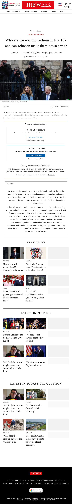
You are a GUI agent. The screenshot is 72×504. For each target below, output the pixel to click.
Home (32, 31)
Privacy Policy (59, 480)
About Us (10, 480)
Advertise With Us (21, 483)
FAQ (31, 483)
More (61, 11)
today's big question (36, 35)
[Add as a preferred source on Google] (36, 490)
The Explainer (16, 11)
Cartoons (53, 11)
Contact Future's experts (25, 480)
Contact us (51, 175)
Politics (39, 31)
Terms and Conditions (44, 480)
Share (7, 106)
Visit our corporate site (60, 498)
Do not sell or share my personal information (51, 483)
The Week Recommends (30, 11)
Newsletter (65, 106)
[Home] (8, 11)
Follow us (56, 106)
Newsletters (44, 11)
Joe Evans (29, 56)
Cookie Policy (8, 483)
